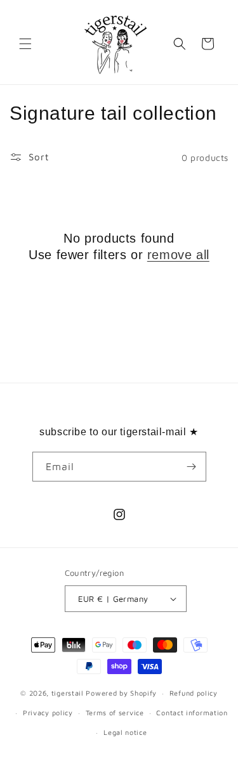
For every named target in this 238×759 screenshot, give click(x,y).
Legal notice (125, 732)
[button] (25, 44)
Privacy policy (48, 712)
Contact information (191, 712)
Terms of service (115, 712)
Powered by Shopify (121, 693)
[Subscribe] (192, 467)
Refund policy (193, 693)
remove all (178, 255)
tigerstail (67, 693)
